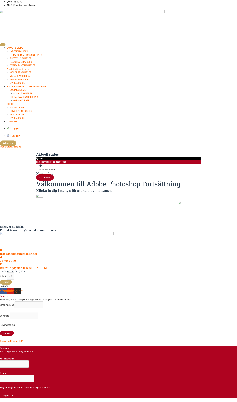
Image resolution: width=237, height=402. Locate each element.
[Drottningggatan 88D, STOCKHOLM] (1, 264)
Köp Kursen (44, 177)
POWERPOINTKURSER (21, 111)
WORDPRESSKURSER (20, 72)
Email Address (7, 305)
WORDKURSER (17, 114)
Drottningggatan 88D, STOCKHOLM (23, 268)
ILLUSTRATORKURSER (21, 62)
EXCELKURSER (17, 107)
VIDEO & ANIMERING (20, 76)
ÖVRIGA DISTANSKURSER (22, 65)
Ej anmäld (40, 158)
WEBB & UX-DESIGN (19, 79)
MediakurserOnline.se (10, 146)
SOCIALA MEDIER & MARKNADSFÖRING (26, 86)
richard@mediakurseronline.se (106, 214)
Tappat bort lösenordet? (11, 341)
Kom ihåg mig (8, 325)
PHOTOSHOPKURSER (20, 58)
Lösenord (4, 315)
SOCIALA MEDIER (18, 90)
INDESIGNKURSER (19, 51)
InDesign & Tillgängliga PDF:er (27, 55)
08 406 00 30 (8, 260)
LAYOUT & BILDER (15, 48)
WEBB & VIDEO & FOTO (18, 69)
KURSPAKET (13, 121)
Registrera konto (8, 355)
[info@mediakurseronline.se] (1, 250)
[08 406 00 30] (1, 257)
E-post (3, 276)
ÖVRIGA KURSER (18, 83)
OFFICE (10, 104)
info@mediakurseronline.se (19, 253)
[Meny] (2, 44)
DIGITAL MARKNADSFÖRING (24, 97)
